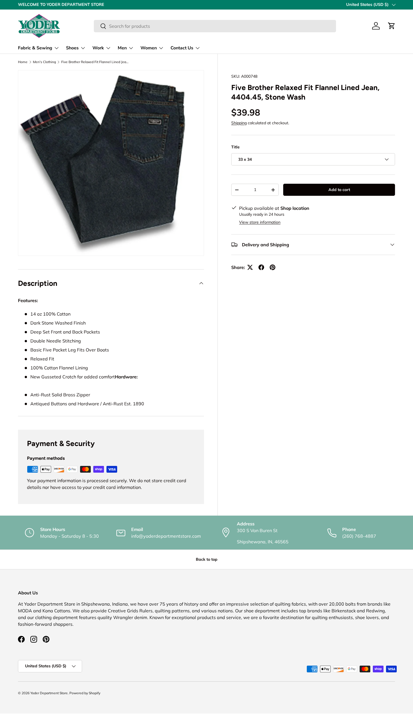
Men (122, 48)
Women (148, 48)
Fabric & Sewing (35, 48)
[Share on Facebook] (261, 267)
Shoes (72, 48)
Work (98, 48)
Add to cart (339, 189)
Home (23, 62)
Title (235, 147)
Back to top (206, 559)
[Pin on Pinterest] (272, 267)
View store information (259, 222)
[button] (391, 26)
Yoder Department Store (49, 693)
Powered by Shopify (84, 693)
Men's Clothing (44, 62)
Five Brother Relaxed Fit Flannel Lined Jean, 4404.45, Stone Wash (95, 62)
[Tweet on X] (250, 267)
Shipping (239, 122)
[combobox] (215, 26)
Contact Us (182, 48)
